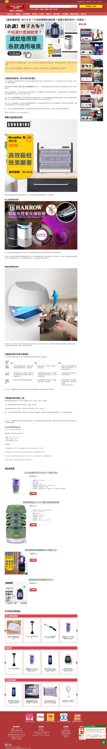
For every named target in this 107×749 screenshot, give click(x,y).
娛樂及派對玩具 (74, 14)
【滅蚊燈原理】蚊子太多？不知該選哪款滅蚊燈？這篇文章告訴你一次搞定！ (24, 448)
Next (76, 630)
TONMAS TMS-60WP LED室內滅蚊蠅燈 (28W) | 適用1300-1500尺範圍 (50, 702)
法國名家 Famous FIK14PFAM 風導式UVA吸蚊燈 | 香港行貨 (68, 670)
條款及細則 (66, 735)
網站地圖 (66, 736)
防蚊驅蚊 (42, 9)
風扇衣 (51, 9)
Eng (7, 1)
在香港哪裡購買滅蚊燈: (12, 427)
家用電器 (34, 14)
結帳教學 (89, 1)
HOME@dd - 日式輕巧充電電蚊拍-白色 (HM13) (68, 701)
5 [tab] (43, 644)
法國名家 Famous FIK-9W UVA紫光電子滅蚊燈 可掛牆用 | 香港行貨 (50, 670)
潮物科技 (48, 14)
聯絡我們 (41, 729)
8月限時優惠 (26, 14)
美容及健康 (56, 14)
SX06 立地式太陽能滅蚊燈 (32, 637)
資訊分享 (83, 14)
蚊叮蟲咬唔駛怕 (10, 680)
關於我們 (41, 730)
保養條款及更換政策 (66, 732)
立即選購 (33, 493)
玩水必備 (55, 9)
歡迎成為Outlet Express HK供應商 (41, 735)
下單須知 (66, 729)
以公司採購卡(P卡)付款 (41, 733)
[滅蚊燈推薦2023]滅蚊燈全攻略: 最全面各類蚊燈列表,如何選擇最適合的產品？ (25, 452)
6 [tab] (45, 644)
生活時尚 (41, 14)
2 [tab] (36, 644)
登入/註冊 (100, 1)
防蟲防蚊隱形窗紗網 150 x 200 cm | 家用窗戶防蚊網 (13, 637)
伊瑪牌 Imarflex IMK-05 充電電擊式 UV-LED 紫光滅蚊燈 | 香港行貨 (68, 637)
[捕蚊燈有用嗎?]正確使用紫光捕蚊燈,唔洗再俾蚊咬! (18, 459)
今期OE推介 (10, 14)
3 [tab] (39, 644)
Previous (5, 630)
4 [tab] (41, 644)
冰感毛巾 (37, 9)
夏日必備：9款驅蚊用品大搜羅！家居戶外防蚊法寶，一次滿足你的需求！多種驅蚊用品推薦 (28, 456)
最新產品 (18, 14)
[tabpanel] (14, 630)
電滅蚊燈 (8, 648)
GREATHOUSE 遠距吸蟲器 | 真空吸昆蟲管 (50, 637)
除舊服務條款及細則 (66, 733)
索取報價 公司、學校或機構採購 (41, 732)
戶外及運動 (65, 14)
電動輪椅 (47, 9)
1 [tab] (34, 644)
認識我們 (11, 11)
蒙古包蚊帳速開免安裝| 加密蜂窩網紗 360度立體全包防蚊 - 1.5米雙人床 (32, 702)
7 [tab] (47, 644)
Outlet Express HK (16, 746)
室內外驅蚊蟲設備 (11, 616)
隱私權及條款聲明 (66, 730)
